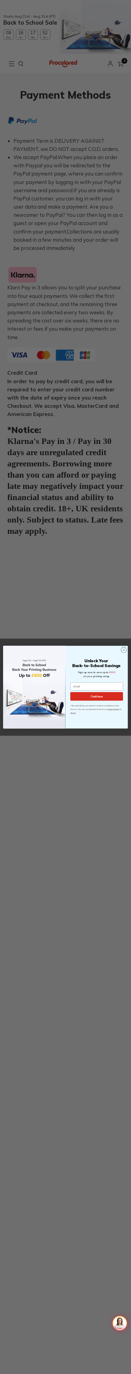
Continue (96, 696)
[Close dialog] (123, 649)
